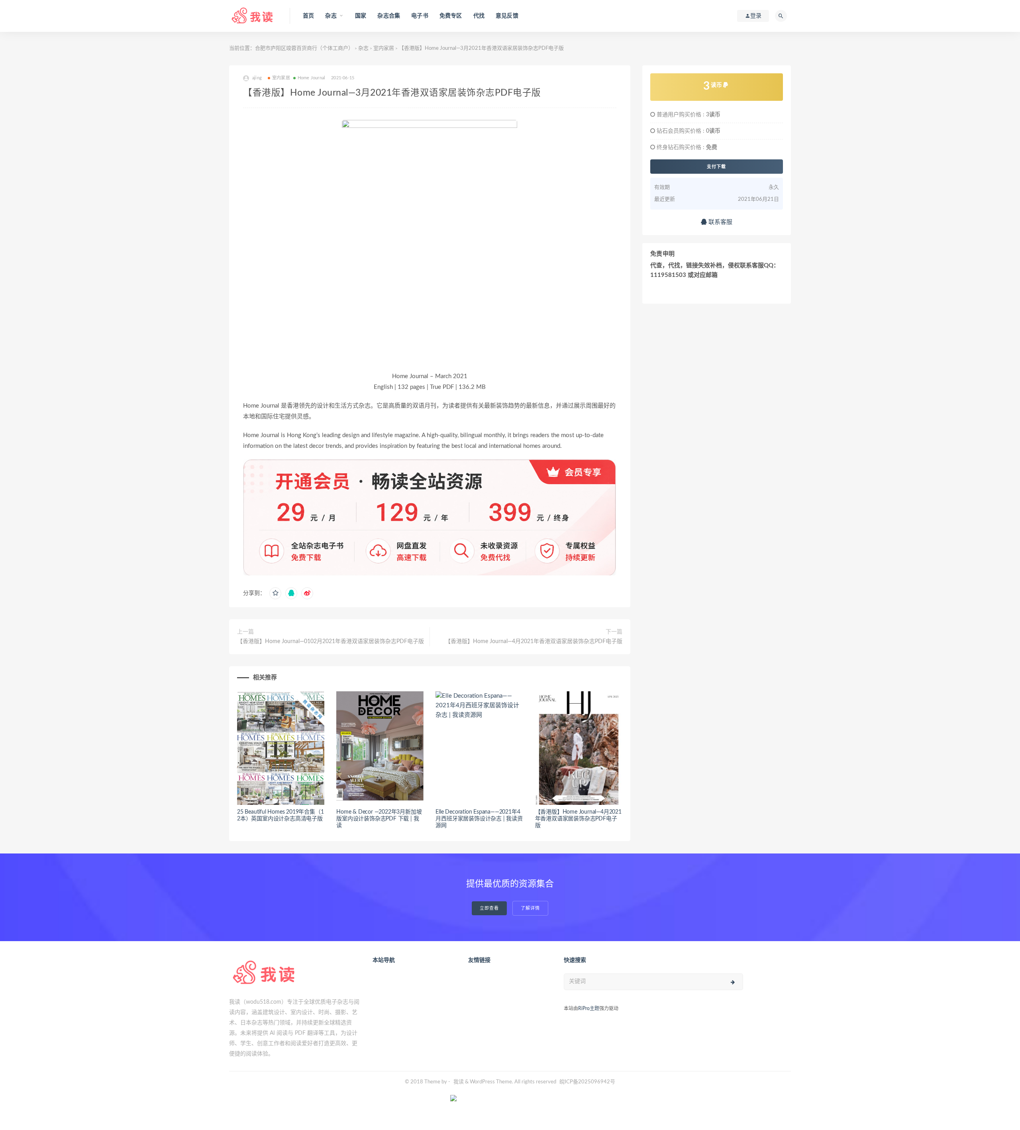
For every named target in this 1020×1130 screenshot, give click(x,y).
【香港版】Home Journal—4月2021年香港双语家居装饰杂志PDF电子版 (533, 641)
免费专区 (450, 16)
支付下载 (716, 166)
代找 (478, 16)
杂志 (363, 48)
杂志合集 (388, 16)
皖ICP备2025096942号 (587, 1082)
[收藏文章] (275, 593)
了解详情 (530, 908)
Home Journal (311, 78)
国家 (360, 16)
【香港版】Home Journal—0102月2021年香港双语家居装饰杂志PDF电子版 (330, 641)
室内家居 (383, 48)
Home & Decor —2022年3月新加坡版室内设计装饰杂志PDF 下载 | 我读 (379, 818)
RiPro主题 (588, 1008)
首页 (308, 16)
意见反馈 (507, 16)
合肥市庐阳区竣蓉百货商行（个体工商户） (304, 48)
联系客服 (719, 222)
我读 (458, 1082)
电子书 (419, 16)
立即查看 (489, 908)
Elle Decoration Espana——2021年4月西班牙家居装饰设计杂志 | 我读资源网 (478, 818)
